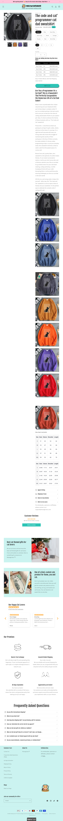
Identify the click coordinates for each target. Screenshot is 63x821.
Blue (45, 32)
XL (51, 45)
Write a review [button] (31, 525)
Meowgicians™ (26, 751)
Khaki (47, 35)
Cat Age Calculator (8, 760)
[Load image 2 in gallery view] (15, 44)
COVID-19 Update (8, 777)
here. (43, 756)
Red (45, 39)
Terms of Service (8, 774)
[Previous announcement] (3, 1)
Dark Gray (39, 35)
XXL (38, 48)
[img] (32, 607)
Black (38, 32)
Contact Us (6, 751)
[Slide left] (5, 44)
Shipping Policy (7, 764)
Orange (55, 35)
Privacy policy (45, 813)
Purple (38, 39)
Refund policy (37, 813)
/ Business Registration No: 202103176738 (25, 813)
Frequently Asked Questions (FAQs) (11, 756)
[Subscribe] (29, 800)
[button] (3, 6)
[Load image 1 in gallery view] (10, 44)
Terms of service (52, 813)
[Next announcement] (60, 1)
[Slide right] (30, 44)
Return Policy (7, 767)
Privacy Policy (7, 771)
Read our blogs (7, 788)
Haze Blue (52, 32)
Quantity (37, 51)
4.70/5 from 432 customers (16, 609)
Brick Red (52, 39)
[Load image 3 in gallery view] (20, 44)
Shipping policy (32, 815)
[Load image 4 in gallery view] (25, 44)
